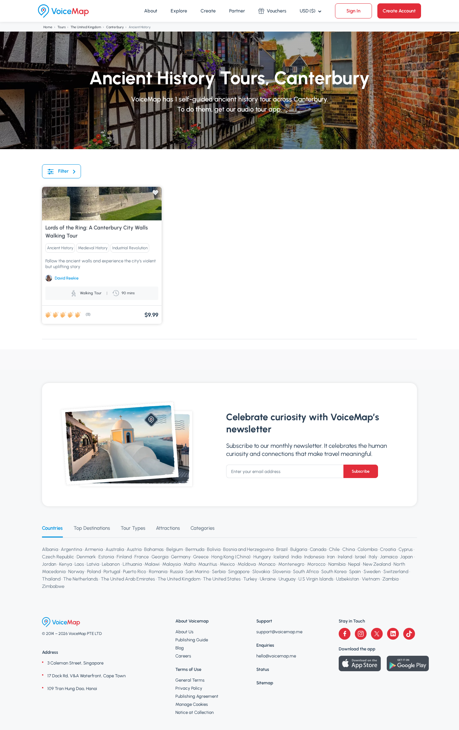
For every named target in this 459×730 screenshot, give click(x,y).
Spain (355, 571)
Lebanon (111, 564)
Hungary (262, 557)
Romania (158, 571)
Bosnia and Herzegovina (248, 549)
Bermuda (194, 549)
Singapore (239, 571)
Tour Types (133, 528)
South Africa (306, 571)
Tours (61, 27)
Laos (79, 564)
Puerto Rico (134, 571)
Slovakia (261, 571)
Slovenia (281, 571)
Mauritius (207, 564)
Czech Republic (58, 557)
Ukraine (268, 579)
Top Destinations (92, 528)
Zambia (390, 579)
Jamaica (389, 557)
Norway (76, 571)
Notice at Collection (194, 712)
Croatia (388, 549)
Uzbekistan (347, 579)
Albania (50, 549)
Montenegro (291, 564)
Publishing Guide (191, 639)
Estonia (106, 557)
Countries (52, 528)
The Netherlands (80, 579)
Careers (183, 655)
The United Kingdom (86, 27)
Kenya (65, 564)
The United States (222, 579)
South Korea (333, 571)
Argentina (71, 549)
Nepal (354, 564)
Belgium (174, 549)
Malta (189, 564)
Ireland (345, 557)
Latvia (93, 564)
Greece (201, 557)
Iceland (281, 557)
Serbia (218, 571)
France (141, 557)
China (348, 549)
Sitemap (264, 682)
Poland (94, 571)
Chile (334, 549)
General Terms (190, 680)
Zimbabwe (53, 586)
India (296, 557)
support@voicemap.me (279, 631)
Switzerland (395, 571)
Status (262, 669)
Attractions (168, 528)
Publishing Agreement (196, 696)
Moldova (247, 564)
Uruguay (287, 579)
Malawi (152, 564)
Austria (134, 549)
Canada (318, 549)
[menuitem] (150, 11)
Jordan (49, 564)
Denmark (86, 557)
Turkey (250, 579)
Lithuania (132, 564)
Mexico (227, 564)
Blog (179, 647)
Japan (406, 557)
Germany (181, 557)
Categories (202, 528)
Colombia (367, 549)
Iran (331, 557)
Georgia (160, 557)
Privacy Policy (188, 688)
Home (47, 27)
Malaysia (171, 564)
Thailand (51, 579)
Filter (63, 171)
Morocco (316, 564)
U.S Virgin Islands (315, 579)
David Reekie (67, 278)
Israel (360, 557)
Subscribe (361, 471)
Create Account (399, 11)
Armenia (94, 549)
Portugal (111, 571)
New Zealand (377, 564)
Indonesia (314, 557)
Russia (176, 571)
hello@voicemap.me (276, 655)
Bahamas (154, 549)
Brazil (282, 549)
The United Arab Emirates (128, 579)
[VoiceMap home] (63, 11)
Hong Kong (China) (231, 557)
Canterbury (115, 27)
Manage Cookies (191, 704)
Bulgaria (298, 549)
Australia (115, 549)
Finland (124, 557)
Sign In (353, 11)
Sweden (372, 571)
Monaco (267, 564)
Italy (373, 557)
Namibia (336, 564)
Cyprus (406, 549)
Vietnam (371, 579)
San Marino (197, 571)
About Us (184, 631)
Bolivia (213, 549)
